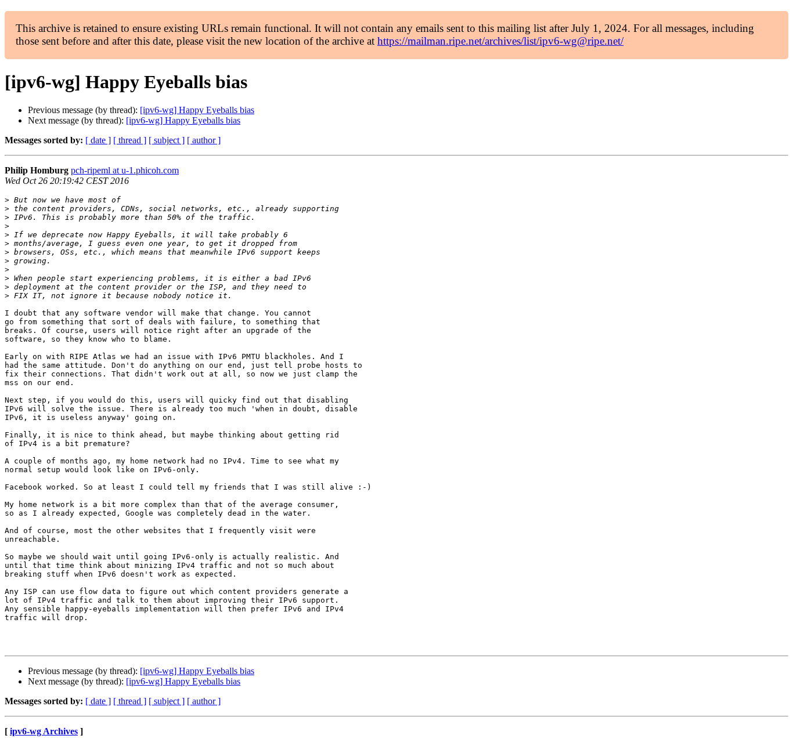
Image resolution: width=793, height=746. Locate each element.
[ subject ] (167, 140)
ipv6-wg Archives (44, 731)
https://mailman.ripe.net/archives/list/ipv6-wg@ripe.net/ (500, 41)
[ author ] (204, 140)
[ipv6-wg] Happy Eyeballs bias (197, 110)
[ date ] (98, 140)
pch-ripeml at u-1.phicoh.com (125, 170)
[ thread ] (129, 140)
